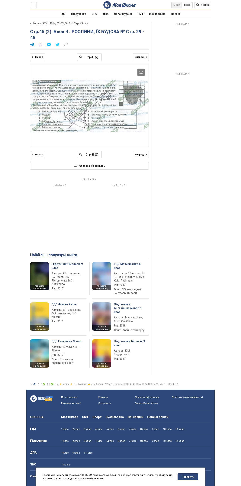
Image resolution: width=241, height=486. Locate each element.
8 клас (144, 429)
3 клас (87, 429)
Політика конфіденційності (187, 397)
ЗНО (94, 13)
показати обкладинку (39, 287)
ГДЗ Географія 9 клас (67, 341)
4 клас (98, 429)
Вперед (139, 57)
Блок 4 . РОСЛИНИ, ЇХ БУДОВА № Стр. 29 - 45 (60, 23)
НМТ (140, 13)
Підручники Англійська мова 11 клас (128, 308)
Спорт (97, 417)
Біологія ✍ (84, 384)
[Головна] (35, 384)
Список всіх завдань (92, 165)
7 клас (132, 429)
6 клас (121, 429)
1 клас (65, 429)
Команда (103, 397)
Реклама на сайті (71, 403)
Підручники (78, 13)
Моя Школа (69, 417)
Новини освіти (157, 417)
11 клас (179, 429)
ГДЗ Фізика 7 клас (65, 304)
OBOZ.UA (36, 417)
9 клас (155, 429)
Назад (39, 57)
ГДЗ (63, 13)
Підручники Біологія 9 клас (67, 265)
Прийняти (188, 476)
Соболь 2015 (103, 384)
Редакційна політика (146, 403)
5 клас (110, 429)
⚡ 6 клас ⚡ (66, 384)
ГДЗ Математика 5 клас (127, 265)
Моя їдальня (157, 13)
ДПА (105, 13)
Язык (187, 5)
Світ (85, 417)
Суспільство (115, 417)
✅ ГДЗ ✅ (48, 384)
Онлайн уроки (123, 13)
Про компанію (69, 397)
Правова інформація (147, 397)
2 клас (76, 429)
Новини (176, 13)
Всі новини (135, 417)
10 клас (167, 429)
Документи (104, 403)
